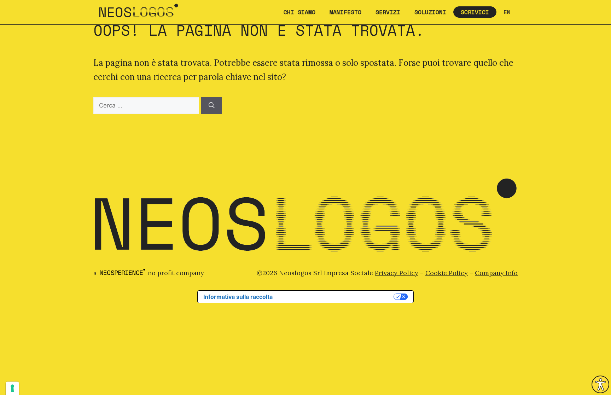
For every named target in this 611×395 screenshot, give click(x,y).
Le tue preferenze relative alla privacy (336, 296)
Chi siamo (299, 12)
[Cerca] (211, 105)
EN (507, 12)
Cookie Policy (446, 273)
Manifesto (345, 12)
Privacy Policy (396, 273)
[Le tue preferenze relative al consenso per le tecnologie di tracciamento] (12, 388)
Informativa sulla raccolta (238, 296)
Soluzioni (430, 12)
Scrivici (475, 12)
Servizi (388, 12)
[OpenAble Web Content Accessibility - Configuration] (600, 384)
